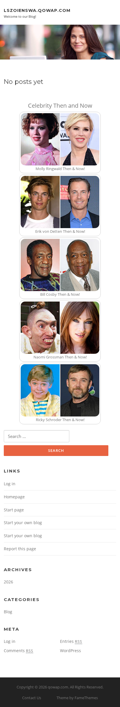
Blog (8, 611)
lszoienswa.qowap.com (37, 10)
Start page (14, 510)
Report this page (20, 548)
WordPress (70, 650)
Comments (18, 650)
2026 (8, 582)
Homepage (14, 496)
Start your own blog (23, 522)
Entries (71, 641)
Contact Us (31, 697)
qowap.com (58, 687)
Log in (9, 483)
